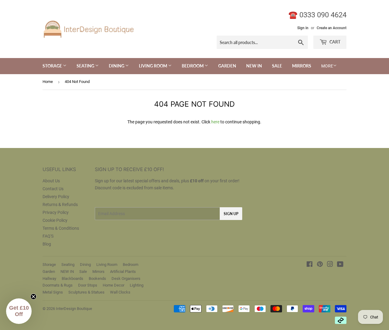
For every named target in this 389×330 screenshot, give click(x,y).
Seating (86, 65)
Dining (117, 65)
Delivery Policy (56, 196)
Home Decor (113, 285)
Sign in (302, 28)
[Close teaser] (33, 297)
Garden (227, 65)
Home (48, 81)
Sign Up (231, 213)
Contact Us (53, 188)
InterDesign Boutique (74, 308)
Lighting (136, 285)
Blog (47, 244)
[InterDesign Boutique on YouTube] (340, 265)
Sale (277, 65)
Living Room (153, 65)
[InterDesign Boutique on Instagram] (330, 265)
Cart (334, 41)
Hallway (49, 278)
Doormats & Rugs (58, 285)
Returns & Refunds (60, 204)
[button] (19, 311)
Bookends (97, 278)
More (327, 66)
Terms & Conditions (61, 228)
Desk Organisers (126, 278)
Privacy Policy (56, 212)
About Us (51, 180)
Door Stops (87, 285)
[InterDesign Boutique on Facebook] (309, 265)
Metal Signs (53, 292)
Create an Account (331, 28)
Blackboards (72, 278)
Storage (53, 65)
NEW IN (254, 65)
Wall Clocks (120, 292)
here (215, 121)
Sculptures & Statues (86, 292)
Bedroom (193, 65)
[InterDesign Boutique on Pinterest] (320, 265)
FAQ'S (48, 236)
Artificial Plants (123, 271)
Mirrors (301, 65)
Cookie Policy (55, 220)
